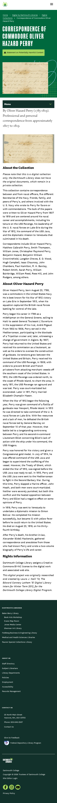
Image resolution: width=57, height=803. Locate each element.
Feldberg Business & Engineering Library (19, 633)
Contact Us (9, 727)
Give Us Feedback (11, 737)
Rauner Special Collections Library (17, 642)
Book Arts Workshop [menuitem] (13, 617)
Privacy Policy (9, 793)
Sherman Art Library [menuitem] (13, 628)
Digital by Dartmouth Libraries (25, 15)
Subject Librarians (10, 668)
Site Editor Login (10, 778)
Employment (7, 682)
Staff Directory (8, 663)
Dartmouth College (11, 770)
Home (5, 15)
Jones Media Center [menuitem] (12, 624)
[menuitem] (5, 787)
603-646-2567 (17, 722)
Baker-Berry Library (10, 613)
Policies (5, 677)
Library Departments (11, 673)
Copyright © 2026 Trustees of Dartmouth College (24, 774)
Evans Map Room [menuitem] (11, 621)
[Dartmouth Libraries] (5, 3)
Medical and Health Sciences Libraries (18, 637)
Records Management (11, 691)
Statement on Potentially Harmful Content (25, 52)
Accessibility (7, 686)
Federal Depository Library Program (25, 743)
